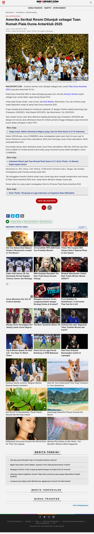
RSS (54, 523)
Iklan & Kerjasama (42, 523)
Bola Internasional (45, 222)
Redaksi (28, 521)
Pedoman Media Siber (51, 521)
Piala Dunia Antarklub (30, 222)
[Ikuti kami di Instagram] (49, 517)
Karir (37, 521)
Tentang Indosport (14, 521)
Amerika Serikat (70, 94)
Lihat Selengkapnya (80, 505)
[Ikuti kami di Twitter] (44, 517)
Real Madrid (48, 102)
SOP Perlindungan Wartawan (73, 521)
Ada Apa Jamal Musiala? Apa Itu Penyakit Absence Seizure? (33, 460)
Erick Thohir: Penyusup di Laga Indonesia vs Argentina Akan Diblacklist (41, 193)
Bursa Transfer (35, 8)
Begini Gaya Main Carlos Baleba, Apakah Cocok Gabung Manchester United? (40, 465)
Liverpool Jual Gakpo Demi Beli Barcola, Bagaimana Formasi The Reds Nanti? (40, 481)
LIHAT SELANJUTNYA (47, 201)
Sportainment (59, 8)
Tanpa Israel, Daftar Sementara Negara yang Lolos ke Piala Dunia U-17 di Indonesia (46, 132)
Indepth (47, 8)
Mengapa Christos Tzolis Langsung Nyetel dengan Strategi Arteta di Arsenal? (40, 469)
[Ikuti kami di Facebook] (40, 517)
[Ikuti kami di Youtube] (53, 517)
